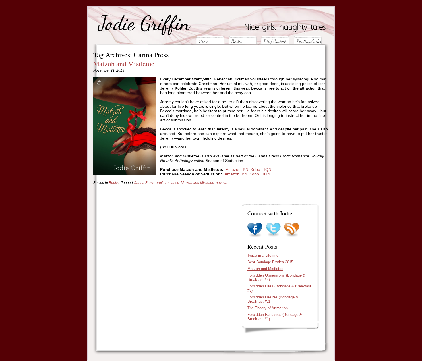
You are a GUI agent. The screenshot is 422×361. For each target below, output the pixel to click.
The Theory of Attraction (267, 308)
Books (236, 41)
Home (203, 41)
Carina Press (144, 183)
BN (245, 169)
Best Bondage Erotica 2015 (270, 262)
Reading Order (309, 41)
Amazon (233, 169)
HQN (266, 169)
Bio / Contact (275, 41)
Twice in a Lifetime (262, 255)
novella (221, 183)
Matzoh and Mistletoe (123, 63)
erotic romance (167, 183)
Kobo (255, 169)
